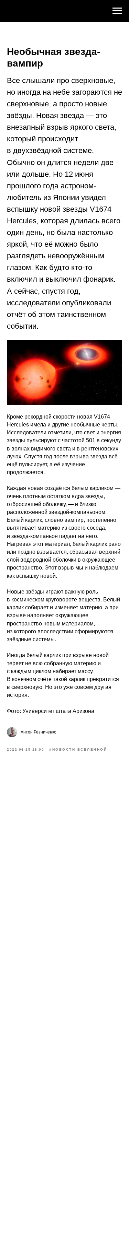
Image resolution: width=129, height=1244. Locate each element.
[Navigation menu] (117, 11)
